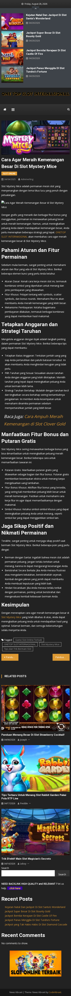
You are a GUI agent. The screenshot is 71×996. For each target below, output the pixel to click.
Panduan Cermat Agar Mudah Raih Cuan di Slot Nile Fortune (62, 657)
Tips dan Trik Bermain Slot (17, 648)
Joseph (23, 739)
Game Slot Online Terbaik (28, 639)
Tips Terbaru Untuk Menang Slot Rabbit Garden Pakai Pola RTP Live (33, 796)
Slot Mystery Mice (11, 617)
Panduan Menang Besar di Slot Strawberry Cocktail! (32, 734)
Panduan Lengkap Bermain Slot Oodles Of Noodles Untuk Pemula (12, 657)
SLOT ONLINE (9, 173)
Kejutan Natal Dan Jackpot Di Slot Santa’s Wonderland (46, 16)
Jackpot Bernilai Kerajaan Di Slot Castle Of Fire (46, 52)
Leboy (23, 863)
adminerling (27, 179)
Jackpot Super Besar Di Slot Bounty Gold (43, 34)
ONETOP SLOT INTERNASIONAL (20, 644)
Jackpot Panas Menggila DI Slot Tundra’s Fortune (45, 70)
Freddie (24, 803)
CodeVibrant (55, 992)
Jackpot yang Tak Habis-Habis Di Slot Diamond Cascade (36, 924)
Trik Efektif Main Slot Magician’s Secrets (26, 858)
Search (5, 868)
